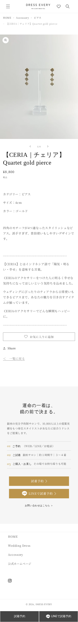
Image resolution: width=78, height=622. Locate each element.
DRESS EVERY (44, 604)
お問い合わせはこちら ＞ (39, 505)
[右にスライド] (47, 146)
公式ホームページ (19, 564)
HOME (7, 17)
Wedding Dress (19, 545)
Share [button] (12, 348)
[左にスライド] (30, 146)
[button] (8, 6)
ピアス (37, 17)
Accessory (22, 17)
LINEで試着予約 (41, 493)
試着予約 (37, 481)
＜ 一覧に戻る (14, 358)
